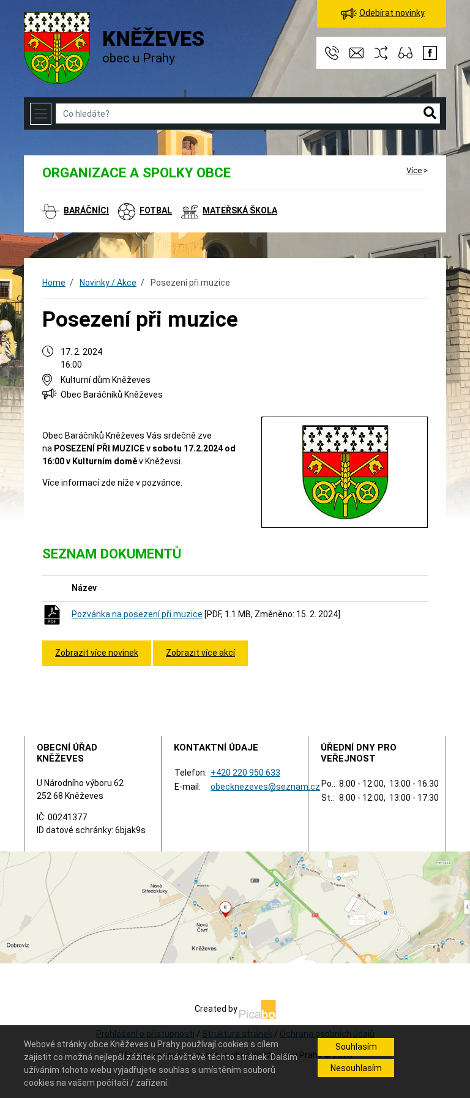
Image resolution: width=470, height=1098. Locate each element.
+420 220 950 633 (245, 772)
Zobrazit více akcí (200, 653)
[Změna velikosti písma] (406, 52)
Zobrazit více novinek (96, 653)
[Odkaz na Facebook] (430, 52)
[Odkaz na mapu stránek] (382, 52)
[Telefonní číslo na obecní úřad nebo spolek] (333, 52)
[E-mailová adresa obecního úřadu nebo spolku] (357, 52)
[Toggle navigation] (40, 113)
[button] (429, 113)
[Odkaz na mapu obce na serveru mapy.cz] (235, 906)
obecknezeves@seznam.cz (265, 787)
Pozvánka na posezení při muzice (137, 614)
